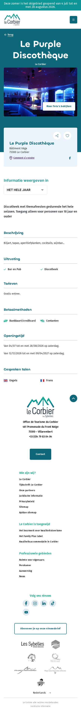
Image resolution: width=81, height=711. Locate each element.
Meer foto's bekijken (59, 106)
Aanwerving (25, 571)
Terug (10, 34)
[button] (40, 693)
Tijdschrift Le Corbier (31, 484)
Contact (40, 454)
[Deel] (57, 135)
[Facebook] (70, 158)
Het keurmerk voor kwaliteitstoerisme (40, 530)
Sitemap (23, 507)
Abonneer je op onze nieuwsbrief (40, 628)
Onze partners (27, 490)
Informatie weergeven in (26, 180)
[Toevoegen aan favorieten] (67, 135)
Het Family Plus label (31, 536)
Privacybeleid (26, 501)
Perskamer (25, 565)
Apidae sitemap (28, 512)
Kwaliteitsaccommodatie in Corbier (38, 541)
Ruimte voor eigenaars (31, 560)
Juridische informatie (31, 496)
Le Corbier (25, 479)
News (22, 576)
